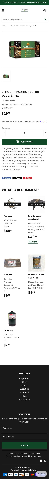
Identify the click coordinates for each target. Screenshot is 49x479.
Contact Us (24, 399)
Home (4, 26)
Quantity (6, 128)
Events (24, 385)
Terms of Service (13, 456)
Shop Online (24, 378)
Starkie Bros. (27, 467)
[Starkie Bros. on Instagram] (45, 461)
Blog (24, 396)
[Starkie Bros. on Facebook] (41, 461)
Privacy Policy (21, 453)
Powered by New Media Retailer (24, 470)
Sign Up (24, 445)
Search (10, 453)
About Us (24, 389)
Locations (24, 392)
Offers (24, 382)
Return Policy (34, 453)
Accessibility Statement (32, 456)
